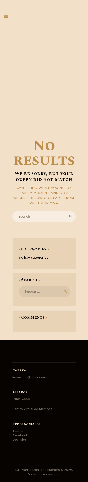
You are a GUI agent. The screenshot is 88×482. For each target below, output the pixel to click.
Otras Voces (21, 399)
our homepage (43, 202)
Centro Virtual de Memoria (32, 409)
